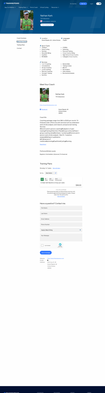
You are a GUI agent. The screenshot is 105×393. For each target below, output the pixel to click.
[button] (48, 260)
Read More (43, 144)
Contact (19, 48)
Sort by (41, 173)
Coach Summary (21, 38)
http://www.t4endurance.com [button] (48, 105)
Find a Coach (34, 7)
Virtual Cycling (44, 7)
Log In (91, 3)
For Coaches (73, 3)
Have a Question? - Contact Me (49, 21)
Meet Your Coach (22, 41)
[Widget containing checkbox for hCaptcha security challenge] (51, 245)
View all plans (56, 168)
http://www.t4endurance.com (55, 258)
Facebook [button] (44, 109)
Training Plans (21, 45)
